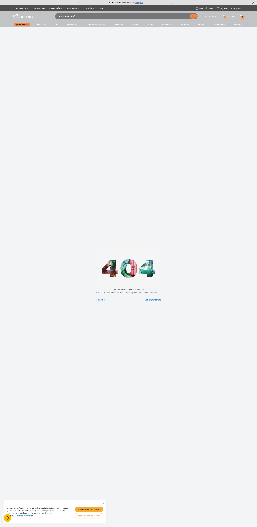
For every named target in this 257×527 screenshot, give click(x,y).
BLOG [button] (101, 8)
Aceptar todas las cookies (89, 509)
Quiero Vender (73, 8)
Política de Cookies (25, 516)
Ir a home (100, 300)
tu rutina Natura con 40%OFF (122, 2)
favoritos (213, 16)
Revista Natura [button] (39, 8)
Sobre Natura (20, 8)
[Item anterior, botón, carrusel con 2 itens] (79, 2)
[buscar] (193, 16)
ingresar (229, 16)
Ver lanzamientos (153, 300)
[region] (55, 511)
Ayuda (89, 8)
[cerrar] (253, 2)
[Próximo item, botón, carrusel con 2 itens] (171, 2)
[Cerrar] (103, 503)
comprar (139, 2)
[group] (126, 2)
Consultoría (54, 8)
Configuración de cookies (89, 516)
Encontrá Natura (206, 8)
